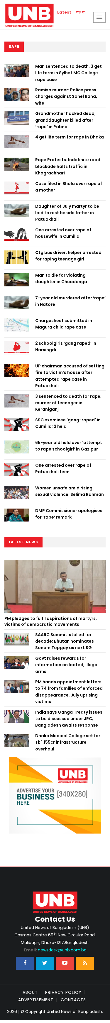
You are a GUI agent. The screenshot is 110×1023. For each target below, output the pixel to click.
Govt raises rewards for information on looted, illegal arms (67, 664)
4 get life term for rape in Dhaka (69, 137)
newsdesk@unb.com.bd (55, 950)
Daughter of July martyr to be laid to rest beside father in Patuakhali (67, 212)
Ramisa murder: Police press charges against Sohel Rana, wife (66, 96)
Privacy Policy (63, 992)
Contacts (73, 1000)
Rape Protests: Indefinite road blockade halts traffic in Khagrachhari (67, 166)
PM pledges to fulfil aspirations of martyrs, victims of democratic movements (50, 621)
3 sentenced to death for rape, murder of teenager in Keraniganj (68, 402)
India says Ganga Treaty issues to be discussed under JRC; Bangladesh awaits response (68, 718)
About (30, 992)
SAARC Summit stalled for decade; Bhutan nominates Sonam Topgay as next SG (64, 641)
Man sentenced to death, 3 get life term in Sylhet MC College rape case (68, 72)
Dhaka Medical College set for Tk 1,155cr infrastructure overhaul (67, 742)
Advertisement (35, 1000)
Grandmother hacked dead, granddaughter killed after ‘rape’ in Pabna (65, 120)
